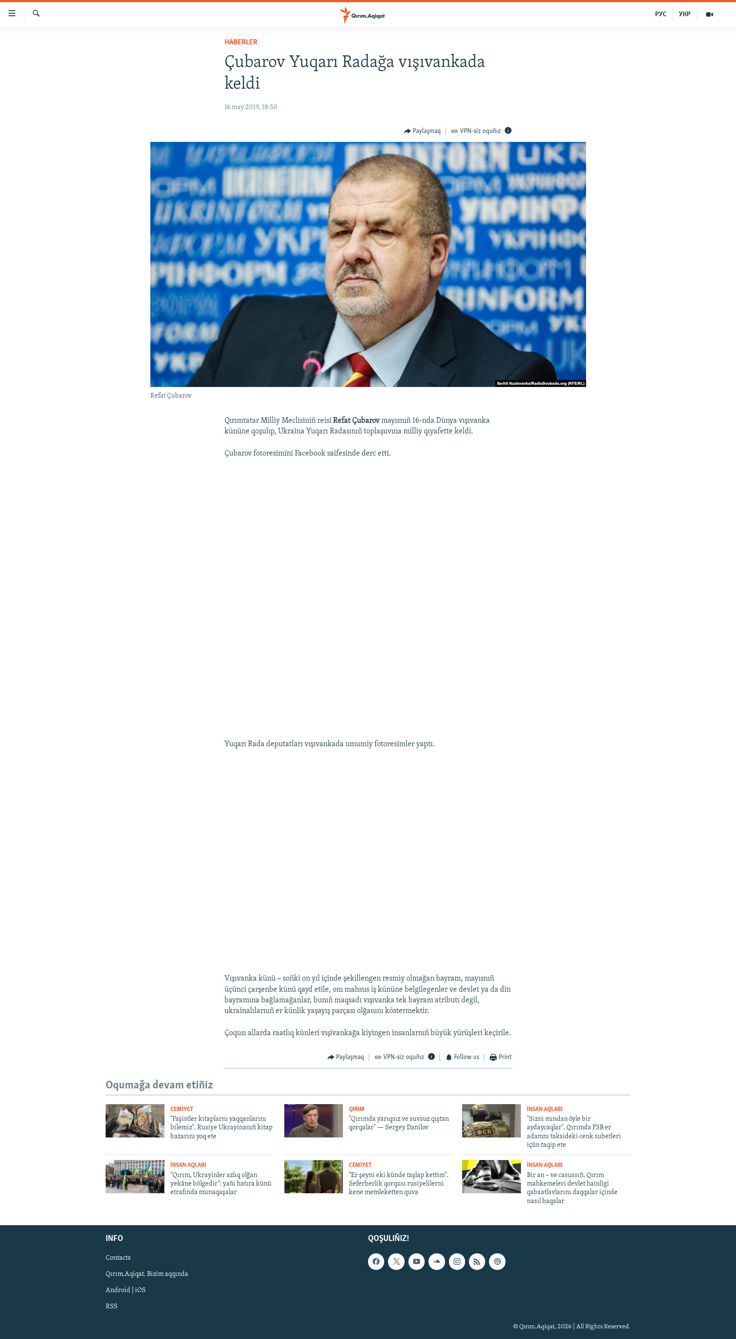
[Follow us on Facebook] (376, 1262)
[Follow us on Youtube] (416, 1262)
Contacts (118, 1258)
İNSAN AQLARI (545, 1109)
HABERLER (240, 42)
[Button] (422, 131)
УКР (684, 14)
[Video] (709, 14)
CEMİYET (181, 1109)
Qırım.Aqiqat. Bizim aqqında (147, 1274)
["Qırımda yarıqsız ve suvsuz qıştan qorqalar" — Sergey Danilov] (313, 1120)
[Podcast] (497, 1262)
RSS (112, 1307)
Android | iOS (126, 1290)
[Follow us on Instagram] (457, 1262)
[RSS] (477, 1262)
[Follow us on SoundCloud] (436, 1262)
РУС (661, 14)
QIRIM (357, 1109)
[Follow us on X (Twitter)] (396, 1262)
